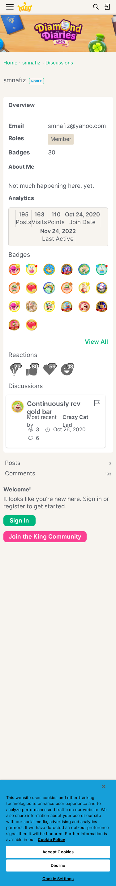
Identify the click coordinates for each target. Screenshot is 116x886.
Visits (39, 222)
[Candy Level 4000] (67, 269)
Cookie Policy (51, 839)
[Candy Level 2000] (102, 306)
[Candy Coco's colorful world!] (49, 288)
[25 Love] (31, 288)
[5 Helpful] (14, 306)
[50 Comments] (49, 306)
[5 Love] (31, 325)
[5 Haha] (84, 306)
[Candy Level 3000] (67, 306)
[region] (58, 833)
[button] (17, 406)
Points (56, 222)
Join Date (82, 222)
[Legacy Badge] (31, 306)
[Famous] (84, 288)
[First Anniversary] (102, 269)
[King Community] (24, 7)
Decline (58, 865)
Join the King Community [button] (45, 536)
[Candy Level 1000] (14, 325)
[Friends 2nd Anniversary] (102, 288)
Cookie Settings (58, 878)
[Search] (95, 7)
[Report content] (97, 402)
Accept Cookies (58, 851)
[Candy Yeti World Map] (84, 269)
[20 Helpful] (14, 269)
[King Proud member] (49, 269)
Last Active (58, 238)
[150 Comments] (14, 288)
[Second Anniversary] (31, 269)
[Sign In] (107, 7)
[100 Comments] (67, 288)
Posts (23, 222)
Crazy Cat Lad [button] (75, 421)
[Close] (103, 786)
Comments (58, 473)
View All (96, 341)
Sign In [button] (19, 520)
